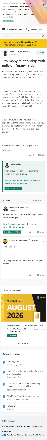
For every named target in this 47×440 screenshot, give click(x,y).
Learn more (31, 45)
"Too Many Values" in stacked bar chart (23, 396)
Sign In (41, 29)
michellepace (22, 389)
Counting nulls (13, 361)
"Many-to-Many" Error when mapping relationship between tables (23, 384)
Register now (8, 20)
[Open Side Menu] (3, 29)
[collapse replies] (23, 205)
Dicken (22, 365)
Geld (19, 377)
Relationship (12, 406)
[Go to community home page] (16, 29)
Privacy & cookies (23, 426)
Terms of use (37, 426)
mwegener (13, 240)
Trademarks (6, 431)
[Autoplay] (19, 343)
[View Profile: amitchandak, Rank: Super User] (5, 208)
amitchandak (16, 164)
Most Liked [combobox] (38, 200)
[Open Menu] (43, 36)
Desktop (7, 36)
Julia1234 (24, 399)
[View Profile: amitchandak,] (7, 165)
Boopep (20, 409)
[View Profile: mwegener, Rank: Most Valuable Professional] (5, 241)
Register (34, 29)
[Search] (27, 29)
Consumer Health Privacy (34, 435)
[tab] (22, 343)
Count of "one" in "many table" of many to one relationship (25, 372)
